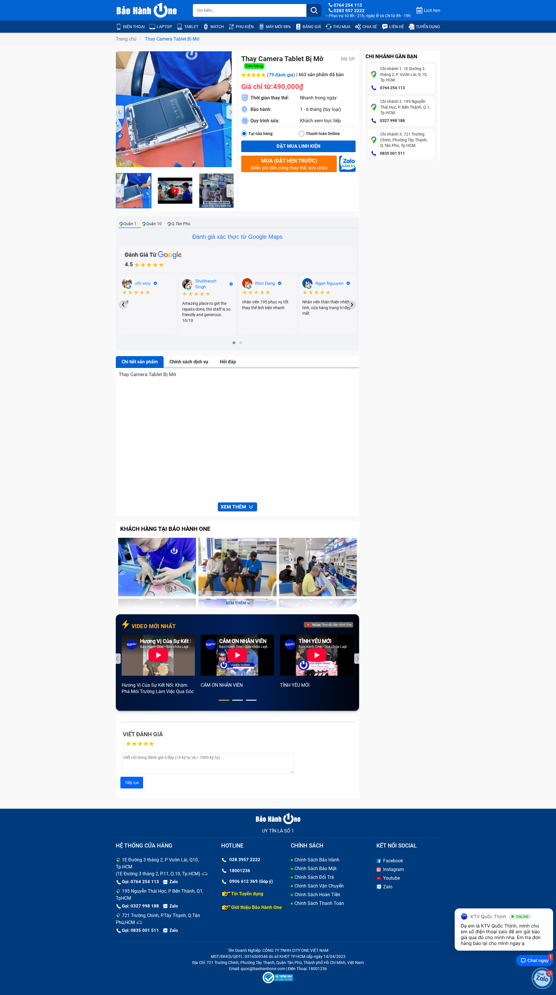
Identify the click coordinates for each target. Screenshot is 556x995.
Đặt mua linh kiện (298, 146)
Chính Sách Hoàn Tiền (317, 894)
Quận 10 (154, 223)
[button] (234, 343)
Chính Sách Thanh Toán (319, 903)
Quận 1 (129, 223)
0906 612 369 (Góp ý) (251, 881)
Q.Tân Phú (180, 223)
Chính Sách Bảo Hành (317, 860)
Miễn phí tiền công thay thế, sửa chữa (289, 164)
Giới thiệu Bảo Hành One (256, 907)
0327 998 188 (392, 120)
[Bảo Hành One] (147, 10)
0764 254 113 (392, 87)
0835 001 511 (392, 153)
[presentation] (120, 112)
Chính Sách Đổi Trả (314, 877)
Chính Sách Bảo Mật (315, 868)
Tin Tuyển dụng (247, 893)
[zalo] (347, 165)
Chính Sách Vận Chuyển (319, 886)
